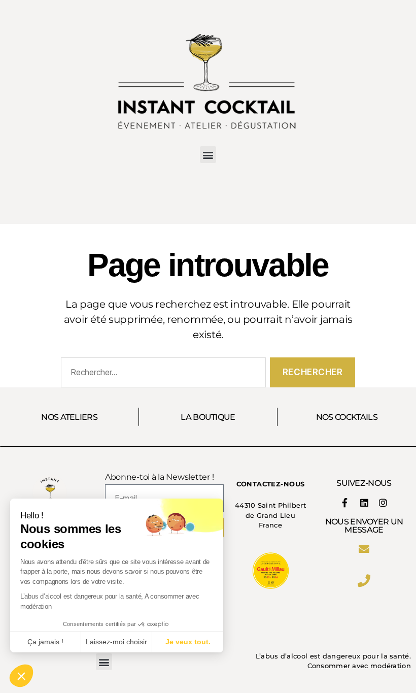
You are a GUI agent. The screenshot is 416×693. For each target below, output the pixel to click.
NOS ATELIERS (69, 417)
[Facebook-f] (345, 502)
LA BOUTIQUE (208, 417)
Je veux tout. (188, 642)
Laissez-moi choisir (116, 642)
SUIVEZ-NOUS (364, 483)
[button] (208, 154)
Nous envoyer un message (364, 525)
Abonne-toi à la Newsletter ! (159, 477)
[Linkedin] (363, 502)
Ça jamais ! (45, 642)
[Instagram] (383, 502)
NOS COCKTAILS (346, 417)
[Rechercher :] (161, 374)
